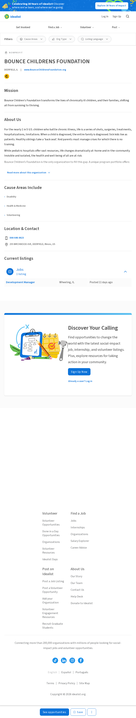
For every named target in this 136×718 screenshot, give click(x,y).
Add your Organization (50, 601)
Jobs (73, 521)
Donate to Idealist (82, 603)
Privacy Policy (66, 683)
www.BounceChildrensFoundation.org (45, 70)
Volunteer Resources (48, 551)
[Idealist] (12, 16)
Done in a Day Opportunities (51, 533)
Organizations (51, 542)
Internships (78, 527)
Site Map (84, 683)
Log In (104, 16)
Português (81, 672)
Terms (50, 683)
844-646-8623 (17, 238)
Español (66, 672)
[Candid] (6, 76)
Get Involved (23, 27)
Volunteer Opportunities (51, 523)
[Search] (127, 16)
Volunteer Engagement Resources (50, 613)
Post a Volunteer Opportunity (52, 590)
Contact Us (77, 590)
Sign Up (117, 16)
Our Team (77, 583)
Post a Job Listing (53, 581)
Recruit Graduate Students (52, 626)
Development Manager (20, 282)
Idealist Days (50, 559)
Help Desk (77, 596)
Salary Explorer (80, 541)
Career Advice (79, 548)
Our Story (76, 576)
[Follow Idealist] (55, 660)
